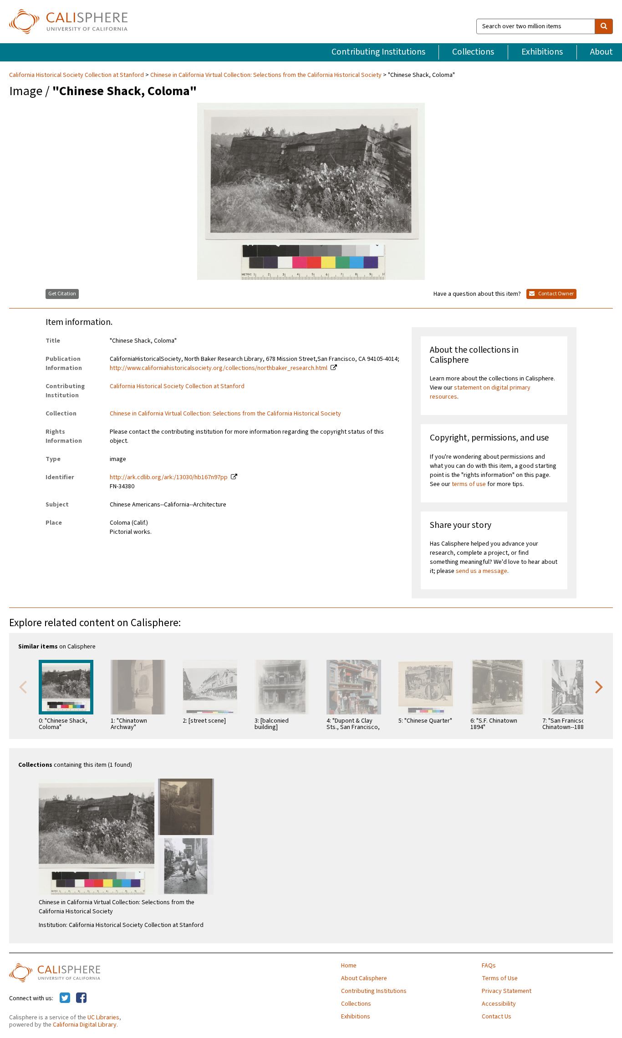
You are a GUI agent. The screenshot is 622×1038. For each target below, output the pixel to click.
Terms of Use (500, 978)
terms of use (469, 484)
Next (599, 686)
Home (349, 965)
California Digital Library (85, 1024)
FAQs (489, 965)
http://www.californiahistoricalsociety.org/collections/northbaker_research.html (218, 368)
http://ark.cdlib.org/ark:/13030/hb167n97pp (169, 477)
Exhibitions (542, 52)
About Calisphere (364, 978)
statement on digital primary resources (480, 392)
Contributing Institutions (378, 52)
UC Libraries (103, 1017)
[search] (604, 26)
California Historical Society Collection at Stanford (77, 75)
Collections (473, 52)
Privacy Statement (506, 991)
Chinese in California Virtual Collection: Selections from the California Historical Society (266, 75)
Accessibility (499, 1004)
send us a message (481, 571)
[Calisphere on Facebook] (81, 998)
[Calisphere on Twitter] (65, 998)
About (601, 52)
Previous (22, 686)
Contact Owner (555, 294)
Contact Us (496, 1016)
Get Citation (62, 294)
